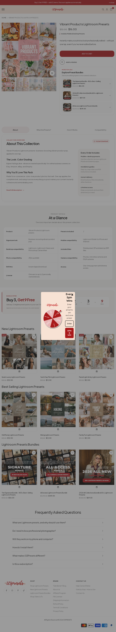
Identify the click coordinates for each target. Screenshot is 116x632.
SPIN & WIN (69, 333)
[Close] (72, 294)
